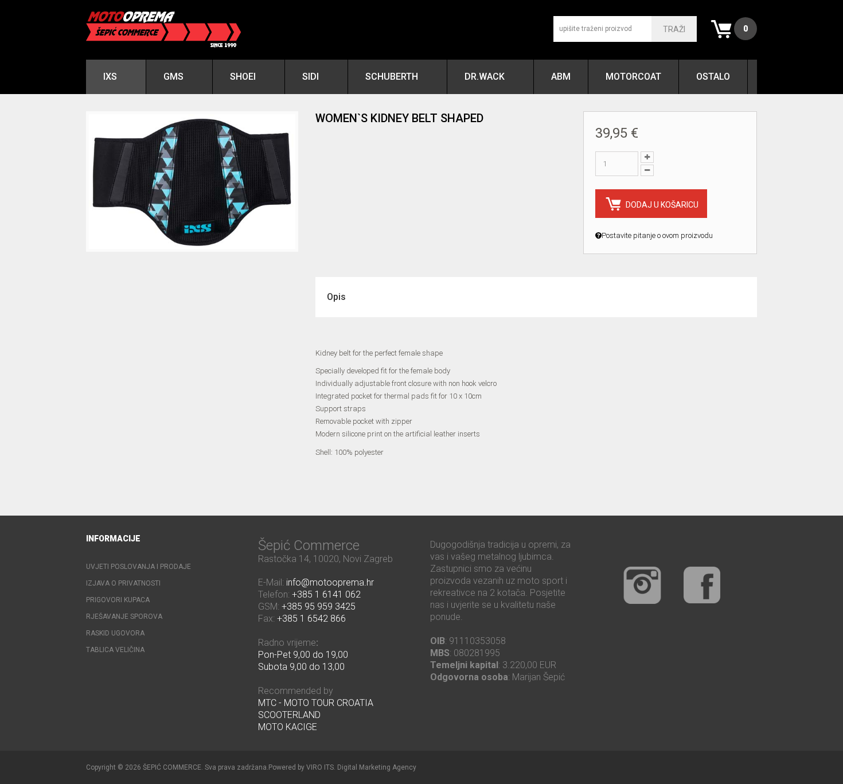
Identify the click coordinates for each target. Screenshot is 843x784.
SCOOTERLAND (289, 714)
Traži (674, 29)
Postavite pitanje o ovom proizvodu (657, 235)
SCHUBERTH (391, 76)
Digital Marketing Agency (376, 767)
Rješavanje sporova (124, 617)
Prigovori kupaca (118, 600)
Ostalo (713, 76)
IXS (110, 76)
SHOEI (243, 76)
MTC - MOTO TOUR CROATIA (315, 702)
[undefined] (192, 181)
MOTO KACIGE (287, 726)
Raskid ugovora (115, 633)
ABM (561, 76)
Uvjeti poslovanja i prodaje (138, 567)
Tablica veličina (115, 650)
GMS (173, 76)
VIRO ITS (320, 767)
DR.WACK (485, 76)
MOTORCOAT (633, 76)
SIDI (310, 76)
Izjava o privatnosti (123, 583)
